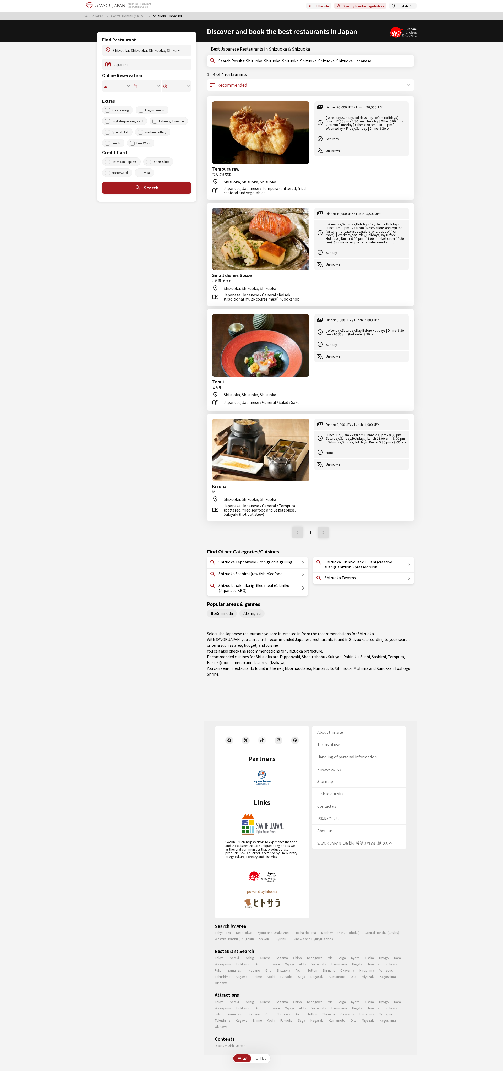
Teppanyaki (289, 656)
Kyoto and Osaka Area (273, 932)
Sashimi (379, 656)
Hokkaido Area (305, 932)
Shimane (328, 970)
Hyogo (384, 957)
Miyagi (289, 964)
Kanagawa (314, 957)
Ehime (257, 976)
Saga (301, 976)
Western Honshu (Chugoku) (234, 939)
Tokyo (219, 957)
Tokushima (223, 976)
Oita (354, 976)
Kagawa (242, 976)
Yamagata (318, 964)
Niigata (357, 964)
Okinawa (221, 983)
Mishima (360, 668)
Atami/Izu (252, 613)
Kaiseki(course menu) (226, 662)
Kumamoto (337, 976)
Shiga (342, 957)
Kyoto (355, 957)
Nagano (254, 970)
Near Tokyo (244, 932)
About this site (319, 6)
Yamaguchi (387, 970)
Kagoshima (388, 976)
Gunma (265, 957)
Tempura (396, 656)
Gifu (268, 970)
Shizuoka (283, 970)
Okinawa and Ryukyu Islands (312, 939)
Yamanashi (235, 970)
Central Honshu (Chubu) (128, 16)
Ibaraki (234, 957)
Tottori (312, 970)
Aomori (261, 964)
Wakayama (223, 964)
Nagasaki (317, 976)
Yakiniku (351, 656)
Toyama (373, 964)
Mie (330, 957)
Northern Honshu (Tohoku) (340, 932)
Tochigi (249, 957)
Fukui (218, 970)
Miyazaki (368, 976)
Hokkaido (243, 964)
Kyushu (281, 939)
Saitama (282, 957)
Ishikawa (391, 964)
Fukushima (339, 964)
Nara (397, 957)
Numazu (320, 668)
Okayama (347, 970)
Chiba (297, 957)
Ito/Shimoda (222, 613)
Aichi (299, 970)
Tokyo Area (223, 932)
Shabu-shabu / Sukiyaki (322, 656)
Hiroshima (366, 970)
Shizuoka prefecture (304, 651)
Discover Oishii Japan (230, 1045)
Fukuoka (286, 976)
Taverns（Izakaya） (270, 662)
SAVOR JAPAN (94, 16)
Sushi (365, 656)
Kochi (271, 976)
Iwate (276, 964)
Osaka (369, 957)
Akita (302, 964)
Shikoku (265, 939)
